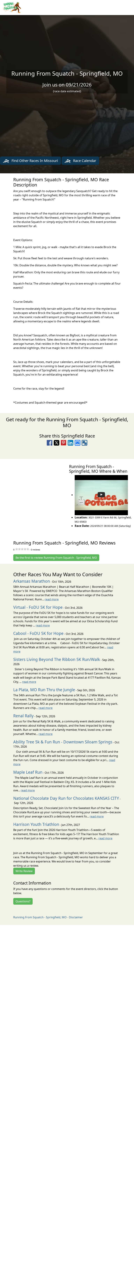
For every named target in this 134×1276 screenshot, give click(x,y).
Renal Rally (23, 716)
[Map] (33, 495)
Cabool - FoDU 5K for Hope (38, 633)
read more (52, 599)
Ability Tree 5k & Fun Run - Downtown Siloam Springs (62, 742)
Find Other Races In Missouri (34, 160)
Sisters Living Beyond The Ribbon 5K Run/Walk (56, 659)
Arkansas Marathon (31, 581)
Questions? (23, 901)
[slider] (22, 549)
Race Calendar (84, 160)
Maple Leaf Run (27, 772)
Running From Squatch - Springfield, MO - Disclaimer (48, 917)
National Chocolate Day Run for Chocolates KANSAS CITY (66, 798)
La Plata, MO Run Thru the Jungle (44, 689)
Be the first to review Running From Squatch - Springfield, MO (56, 558)
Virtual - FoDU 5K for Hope (38, 607)
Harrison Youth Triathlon (36, 824)
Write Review (24, 871)
